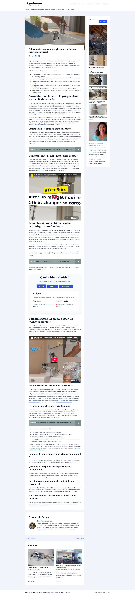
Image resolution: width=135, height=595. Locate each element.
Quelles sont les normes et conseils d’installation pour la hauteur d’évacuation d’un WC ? (98, 118)
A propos (67, 592)
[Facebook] (29, 56)
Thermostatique (66, 286)
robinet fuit (41, 170)
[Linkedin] (39, 56)
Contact (61, 592)
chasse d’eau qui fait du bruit (64, 402)
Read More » (31, 581)
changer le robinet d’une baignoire (38, 124)
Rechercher (92, 19)
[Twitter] (32, 56)
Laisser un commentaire (61, 569)
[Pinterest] (35, 56)
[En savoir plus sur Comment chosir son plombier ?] (41, 557)
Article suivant (79, 538)
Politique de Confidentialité (43, 592)
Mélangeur (53, 286)
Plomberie (30, 569)
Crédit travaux (54, 592)
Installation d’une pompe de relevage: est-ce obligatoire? (68, 566)
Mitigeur (41, 286)
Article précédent (30, 538)
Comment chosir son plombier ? (38, 568)
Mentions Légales (30, 592)
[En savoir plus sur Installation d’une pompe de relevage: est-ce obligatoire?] (69, 556)
